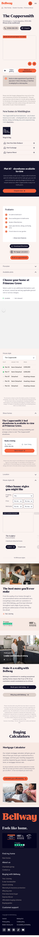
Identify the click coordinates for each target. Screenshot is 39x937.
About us (6, 862)
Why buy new (7, 891)
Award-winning (7, 885)
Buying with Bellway (11, 874)
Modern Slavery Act (7, 924)
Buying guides (7, 903)
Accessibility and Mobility (23, 924)
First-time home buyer (10, 894)
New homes (6, 858)
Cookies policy (21, 921)
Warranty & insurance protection (13, 888)
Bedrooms (8, 506)
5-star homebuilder (9, 882)
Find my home (8, 854)
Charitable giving (8, 867)
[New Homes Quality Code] (29, 837)
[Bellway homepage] (19, 822)
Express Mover (7, 897)
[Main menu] (35, 3)
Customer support (10, 907)
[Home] (2, 8)
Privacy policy (6, 921)
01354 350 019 (9, 446)
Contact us (6, 870)
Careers (4, 918)
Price (7, 501)
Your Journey (7, 878)
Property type (8, 495)
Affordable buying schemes (11, 900)
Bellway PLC (20, 918)
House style (7, 353)
